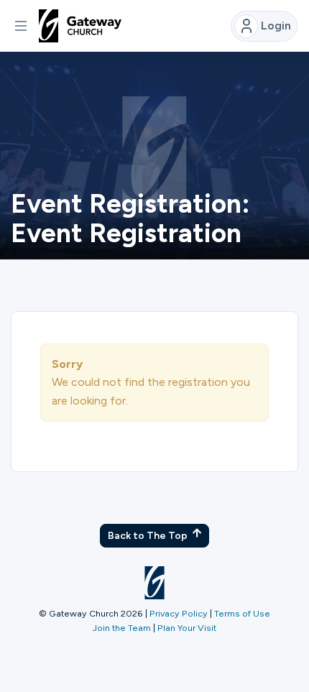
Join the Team (122, 627)
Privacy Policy (178, 613)
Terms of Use (242, 613)
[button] (21, 26)
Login (276, 25)
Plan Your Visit (186, 627)
